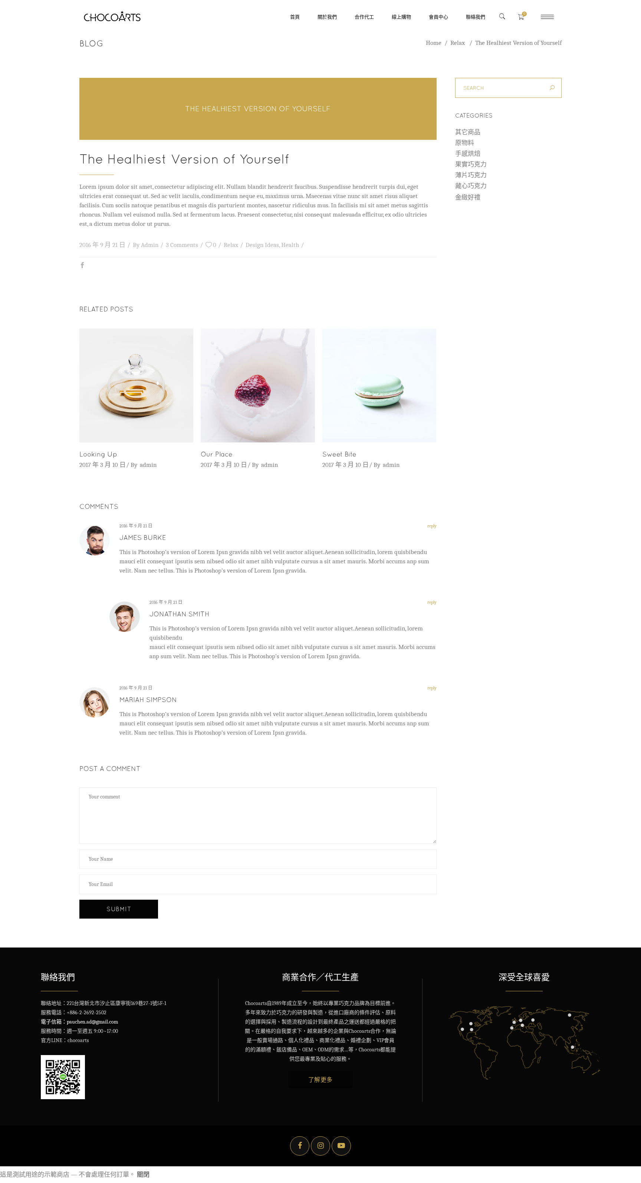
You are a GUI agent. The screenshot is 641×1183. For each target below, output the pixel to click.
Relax (457, 42)
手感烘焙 (467, 153)
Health (290, 244)
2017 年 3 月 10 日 (102, 464)
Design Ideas (262, 244)
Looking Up (98, 454)
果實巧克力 (471, 164)
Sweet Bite (339, 454)
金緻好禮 (467, 197)
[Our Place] (258, 385)
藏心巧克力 (471, 186)
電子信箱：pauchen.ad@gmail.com (79, 1022)
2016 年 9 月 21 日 (102, 244)
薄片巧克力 (471, 175)
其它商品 (467, 132)
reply (432, 525)
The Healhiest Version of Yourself (258, 108)
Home (433, 42)
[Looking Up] (136, 385)
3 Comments (182, 244)
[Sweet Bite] (379, 385)
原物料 (464, 142)
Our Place (217, 454)
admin (149, 244)
